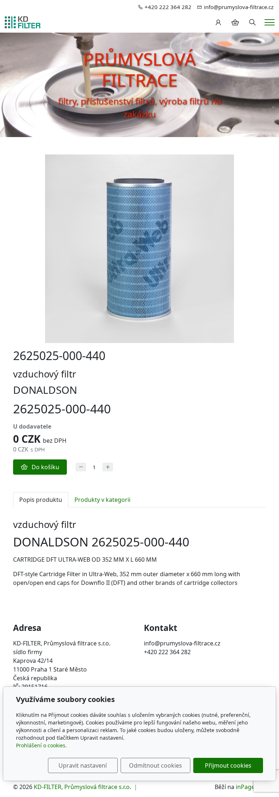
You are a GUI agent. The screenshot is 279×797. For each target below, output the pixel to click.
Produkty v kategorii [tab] (102, 500)
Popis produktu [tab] (40, 500)
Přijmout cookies (228, 765)
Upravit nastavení (82, 765)
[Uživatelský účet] (218, 22)
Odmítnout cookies (155, 765)
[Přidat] (107, 467)
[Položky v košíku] (235, 22)
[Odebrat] (81, 467)
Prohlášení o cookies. (41, 745)
